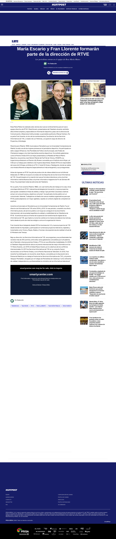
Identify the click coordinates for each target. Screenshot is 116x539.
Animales (18, 44)
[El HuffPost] (59, 5)
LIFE (47, 8)
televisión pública (54, 306)
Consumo (23, 44)
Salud (13, 44)
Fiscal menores (28, 1)
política (29, 8)
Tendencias (15, 306)
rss (7, 504)
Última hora (105, 5)
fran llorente (41, 306)
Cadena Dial (68, 531)
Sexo (72, 44)
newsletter (9, 502)
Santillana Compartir (63, 529)
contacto (8, 499)
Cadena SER (71, 529)
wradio (55, 531)
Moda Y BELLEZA (66, 44)
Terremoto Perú (37, 1)
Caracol (88, 529)
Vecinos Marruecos (18, 1)
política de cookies (63, 497)
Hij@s (54, 44)
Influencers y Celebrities (38, 44)
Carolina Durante (53, 1)
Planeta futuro (80, 531)
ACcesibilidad (61, 504)
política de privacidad (64, 502)
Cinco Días (61, 531)
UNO (50, 531)
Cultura (59, 44)
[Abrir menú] (2, 5)
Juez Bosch (76, 1)
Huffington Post (41, 531)
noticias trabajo (71, 8)
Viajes (29, 44)
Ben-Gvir (45, 1)
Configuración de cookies (65, 494)
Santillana (54, 529)
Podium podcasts (54, 534)
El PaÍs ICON (61, 534)
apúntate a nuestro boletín (93, 173)
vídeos (52, 8)
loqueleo (76, 534)
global (36, 8)
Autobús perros (84, 1)
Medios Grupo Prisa (23, 534)
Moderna (45, 534)
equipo (7, 494)
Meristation (84, 534)
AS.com (76, 529)
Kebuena (86, 531)
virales (42, 8)
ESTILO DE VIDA (48, 44)
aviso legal (61, 499)
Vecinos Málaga (94, 1)
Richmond (37, 534)
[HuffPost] (11, 489)
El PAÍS (38, 529)
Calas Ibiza (69, 1)
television (24, 306)
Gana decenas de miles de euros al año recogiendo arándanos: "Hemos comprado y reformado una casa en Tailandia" (97, 236)
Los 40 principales (47, 529)
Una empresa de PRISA (23, 530)
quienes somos (10, 497)
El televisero (60, 8)
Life (15, 41)
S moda (68, 534)
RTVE (32, 306)
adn (82, 529)
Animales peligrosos (104, 1)
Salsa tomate (61, 1)
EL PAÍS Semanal (74, 531)
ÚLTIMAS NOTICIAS (84, 8)
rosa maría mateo (69, 306)
